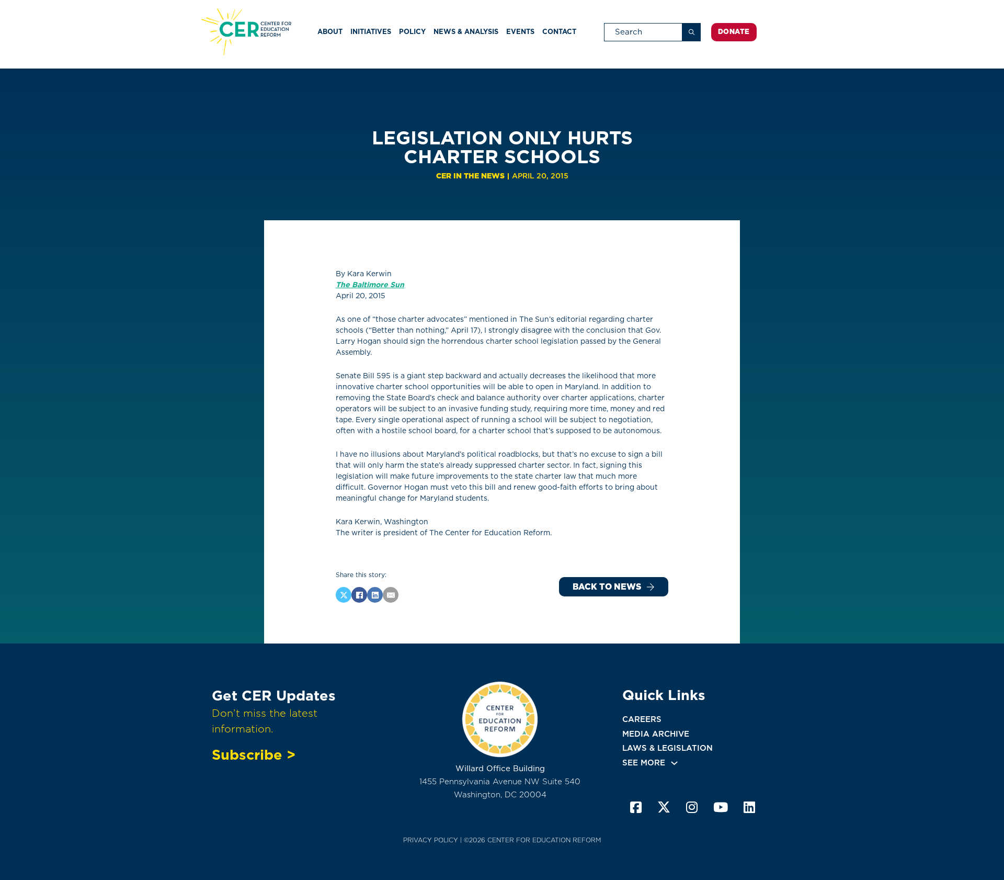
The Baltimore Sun (370, 284)
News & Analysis (465, 32)
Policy (412, 32)
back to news (607, 587)
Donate (734, 32)
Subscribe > (253, 754)
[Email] (390, 595)
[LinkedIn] (375, 595)
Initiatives (370, 32)
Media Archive (655, 734)
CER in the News (470, 176)
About (330, 32)
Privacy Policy (430, 840)
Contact (559, 32)
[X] (343, 595)
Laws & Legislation (667, 748)
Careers (641, 719)
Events (520, 32)
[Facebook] (359, 595)
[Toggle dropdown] (674, 763)
